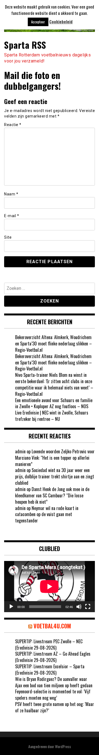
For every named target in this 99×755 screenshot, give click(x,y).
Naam (11, 194)
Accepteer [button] (38, 21)
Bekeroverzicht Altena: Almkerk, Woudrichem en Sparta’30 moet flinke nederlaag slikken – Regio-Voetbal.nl (53, 343)
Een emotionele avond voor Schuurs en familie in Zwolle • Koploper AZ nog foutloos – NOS (53, 403)
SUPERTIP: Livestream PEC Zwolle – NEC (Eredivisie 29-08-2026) (48, 644)
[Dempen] (79, 606)
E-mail (11, 216)
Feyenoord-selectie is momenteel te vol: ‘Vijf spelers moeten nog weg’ (52, 694)
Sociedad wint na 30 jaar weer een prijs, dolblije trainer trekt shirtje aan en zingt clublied (54, 476)
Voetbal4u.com (52, 626)
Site (8, 237)
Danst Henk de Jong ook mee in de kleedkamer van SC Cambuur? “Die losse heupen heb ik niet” (52, 495)
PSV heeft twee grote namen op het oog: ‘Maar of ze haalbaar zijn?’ (54, 707)
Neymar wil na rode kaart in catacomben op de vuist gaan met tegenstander (46, 514)
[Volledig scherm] (87, 606)
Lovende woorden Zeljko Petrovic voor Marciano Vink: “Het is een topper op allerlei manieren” (55, 457)
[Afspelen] (11, 606)
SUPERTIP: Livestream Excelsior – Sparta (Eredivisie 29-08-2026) (49, 669)
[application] (49, 586)
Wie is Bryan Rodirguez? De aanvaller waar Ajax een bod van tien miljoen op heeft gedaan (53, 682)
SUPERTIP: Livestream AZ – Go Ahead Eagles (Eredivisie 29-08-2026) (52, 656)
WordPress (63, 746)
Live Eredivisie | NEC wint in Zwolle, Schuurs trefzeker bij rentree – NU (51, 415)
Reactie (12, 124)
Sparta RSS (25, 44)
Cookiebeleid (61, 21)
